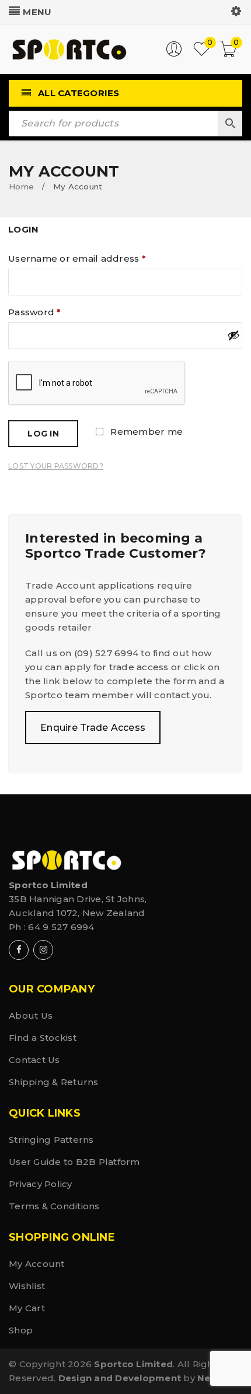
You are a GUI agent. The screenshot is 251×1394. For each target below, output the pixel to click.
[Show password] (234, 335)
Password (34, 312)
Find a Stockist (42, 1037)
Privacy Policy (40, 1183)
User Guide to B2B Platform (74, 1161)
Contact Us (34, 1059)
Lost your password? (55, 466)
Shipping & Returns (54, 1081)
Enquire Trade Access (92, 727)
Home (21, 186)
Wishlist (27, 1285)
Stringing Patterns (51, 1139)
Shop (21, 1330)
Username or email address (77, 259)
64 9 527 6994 (61, 926)
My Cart (27, 1308)
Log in (43, 433)
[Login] (174, 53)
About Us (31, 1015)
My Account (37, 1263)
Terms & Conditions (54, 1206)
